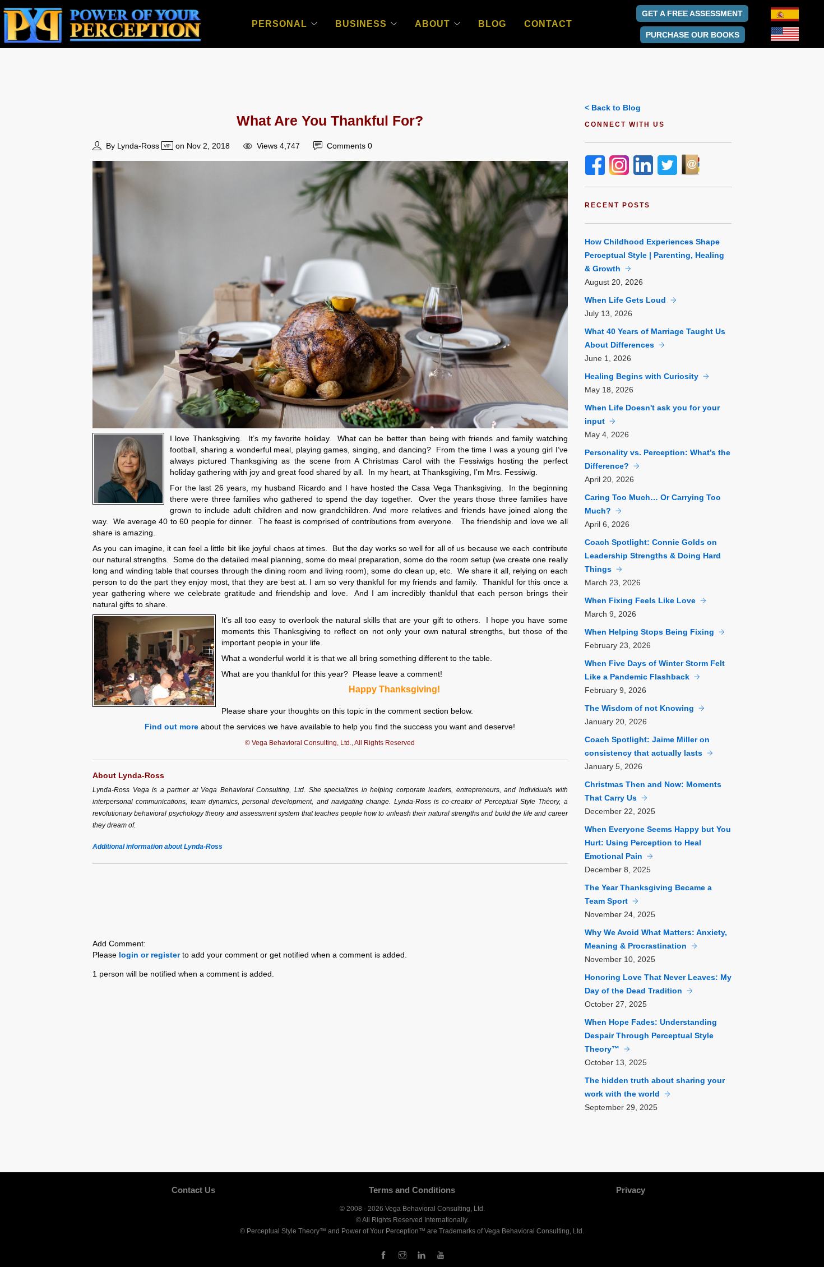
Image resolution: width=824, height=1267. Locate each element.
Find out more (171, 726)
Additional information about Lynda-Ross (157, 846)
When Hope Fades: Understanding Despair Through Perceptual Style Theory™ (651, 1035)
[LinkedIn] (421, 1255)
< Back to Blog (613, 107)
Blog (492, 24)
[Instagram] (402, 1255)
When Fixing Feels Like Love (640, 600)
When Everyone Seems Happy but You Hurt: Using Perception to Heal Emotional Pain (658, 843)
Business (361, 24)
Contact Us (193, 1190)
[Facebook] (383, 1255)
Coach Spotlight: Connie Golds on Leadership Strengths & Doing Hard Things (653, 556)
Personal (279, 24)
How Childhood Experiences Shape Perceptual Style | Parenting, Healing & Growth (654, 255)
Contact (548, 24)
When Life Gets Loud (625, 299)
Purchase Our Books (692, 34)
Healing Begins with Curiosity (641, 376)
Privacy (630, 1190)
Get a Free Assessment (692, 13)
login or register (149, 954)
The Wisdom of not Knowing (639, 708)
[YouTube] (441, 1255)
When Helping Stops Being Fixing (649, 631)
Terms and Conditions (412, 1190)
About (432, 24)
